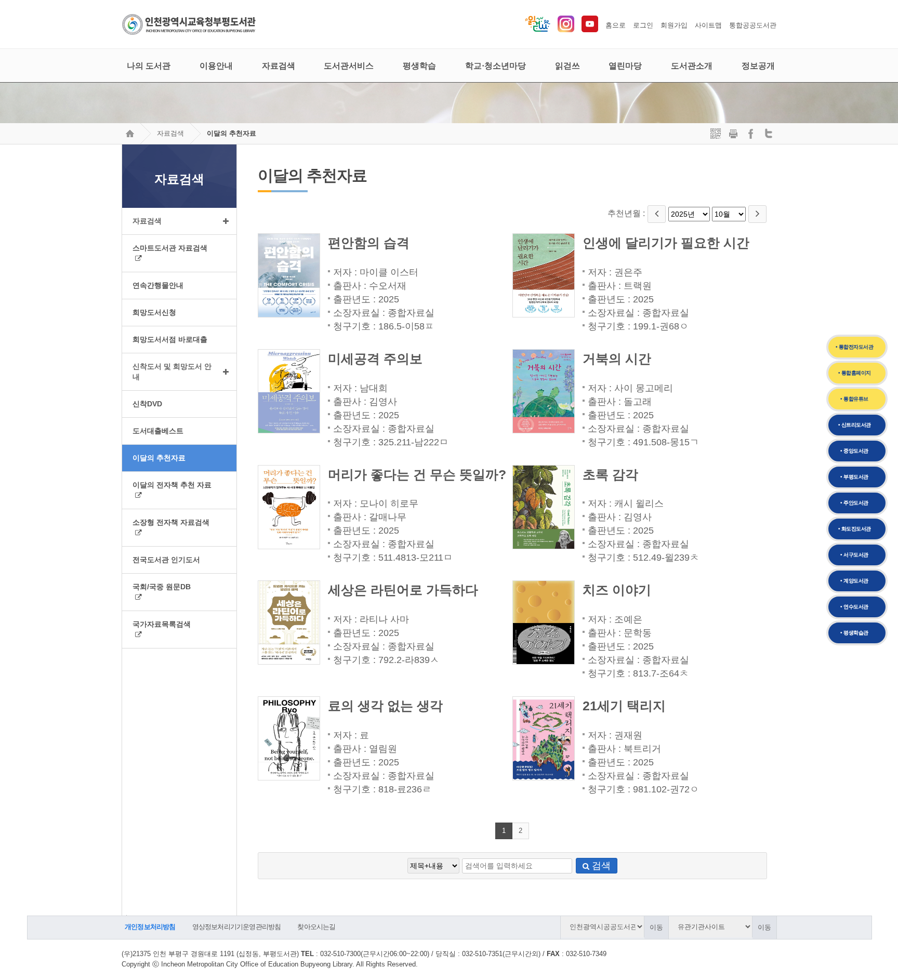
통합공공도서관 (752, 25)
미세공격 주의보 (375, 359)
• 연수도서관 (854, 607)
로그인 (643, 25)
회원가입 (674, 25)
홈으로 (615, 25)
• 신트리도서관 (854, 425)
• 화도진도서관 (854, 529)
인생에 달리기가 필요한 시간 (666, 243)
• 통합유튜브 (854, 399)
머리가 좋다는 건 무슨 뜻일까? (417, 475)
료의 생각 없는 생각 (385, 706)
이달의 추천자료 (231, 133)
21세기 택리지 (624, 706)
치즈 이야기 (617, 590)
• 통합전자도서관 (855, 347)
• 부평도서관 (854, 477)
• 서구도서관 (854, 555)
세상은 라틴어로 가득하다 (403, 590)
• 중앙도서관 (854, 451)
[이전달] (657, 214)
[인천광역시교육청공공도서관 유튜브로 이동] (590, 30)
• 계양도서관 (854, 581)
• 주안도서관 (854, 503)
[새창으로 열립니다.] (566, 30)
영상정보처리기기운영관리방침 (236, 927)
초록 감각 (610, 475)
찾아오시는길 (316, 927)
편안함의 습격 (369, 243)
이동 (656, 927)
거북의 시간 (617, 359)
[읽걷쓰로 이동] (537, 30)
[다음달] (757, 214)
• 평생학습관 (854, 632)
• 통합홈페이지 (854, 373)
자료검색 (170, 133)
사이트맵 (708, 25)
